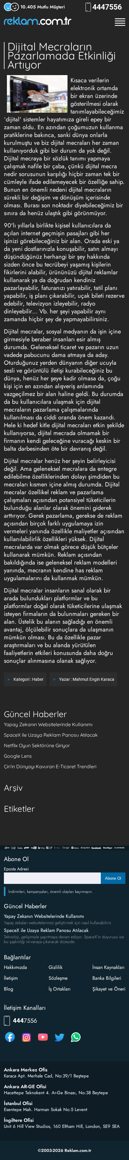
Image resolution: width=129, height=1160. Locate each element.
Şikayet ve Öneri (108, 988)
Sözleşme (58, 978)
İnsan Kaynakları (108, 967)
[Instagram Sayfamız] (26, 1041)
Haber (38, 679)
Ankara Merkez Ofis (25, 1069)
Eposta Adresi (16, 869)
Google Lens (18, 756)
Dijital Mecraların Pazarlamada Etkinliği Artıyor (62, 55)
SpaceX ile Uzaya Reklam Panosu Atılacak (51, 735)
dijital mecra (101, 166)
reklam (82, 562)
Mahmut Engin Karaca (93, 679)
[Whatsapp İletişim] (76, 1041)
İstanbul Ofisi (18, 1103)
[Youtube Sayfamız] (43, 1041)
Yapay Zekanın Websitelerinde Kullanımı (48, 724)
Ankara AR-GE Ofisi (25, 1086)
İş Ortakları (59, 988)
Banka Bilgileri (106, 978)
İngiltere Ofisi (19, 1120)
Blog (8, 988)
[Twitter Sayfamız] (59, 1041)
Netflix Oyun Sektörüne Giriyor (37, 745)
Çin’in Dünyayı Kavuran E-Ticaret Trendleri (50, 766)
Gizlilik (55, 967)
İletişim (11, 978)
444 (107, 7)
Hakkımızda (15, 967)
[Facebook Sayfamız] (10, 1041)
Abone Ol (113, 878)
